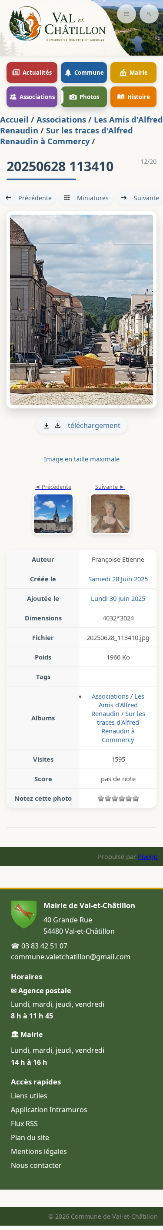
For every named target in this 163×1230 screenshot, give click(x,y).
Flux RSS (24, 1123)
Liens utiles (29, 1096)
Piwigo (148, 856)
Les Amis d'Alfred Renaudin (118, 705)
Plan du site (30, 1137)
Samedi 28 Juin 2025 (118, 578)
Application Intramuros (49, 1109)
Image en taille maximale (82, 458)
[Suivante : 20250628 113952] (81, 310)
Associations (61, 119)
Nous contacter (36, 1165)
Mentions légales (39, 1151)
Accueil (14, 119)
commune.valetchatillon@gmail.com (70, 956)
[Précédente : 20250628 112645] (53, 510)
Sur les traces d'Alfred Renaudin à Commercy (66, 135)
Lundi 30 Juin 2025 (118, 598)
